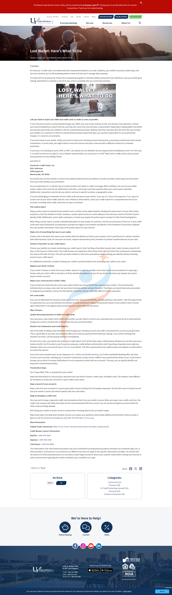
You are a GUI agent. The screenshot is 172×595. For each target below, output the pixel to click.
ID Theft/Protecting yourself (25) (115, 488)
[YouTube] (90, 546)
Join (71, 17)
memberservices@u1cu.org (51, 153)
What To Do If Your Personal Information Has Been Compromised (81, 426)
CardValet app (55, 186)
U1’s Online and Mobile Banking (85, 354)
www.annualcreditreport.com (54, 347)
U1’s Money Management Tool (118, 196)
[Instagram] (82, 546)
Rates (94, 17)
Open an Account (106, 17)
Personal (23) (114, 491)
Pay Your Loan (135, 17)
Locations (64, 17)
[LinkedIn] (98, 546)
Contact (86, 17)
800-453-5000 (76, 577)
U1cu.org (90, 418)
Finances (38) (114, 485)
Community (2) (114, 482)
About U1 (126, 23)
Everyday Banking (68, 23)
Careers (78, 17)
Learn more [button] (127, 591)
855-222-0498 (72, 572)
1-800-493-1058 (44, 440)
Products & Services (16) (114, 494)
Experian (44, 251)
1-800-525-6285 (44, 435)
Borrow (89, 23)
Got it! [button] (162, 591)
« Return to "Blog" (38, 468)
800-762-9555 (132, 150)
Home (32, 57)
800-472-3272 (72, 574)
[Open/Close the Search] (140, 23)
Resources (107, 23)
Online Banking (121, 17)
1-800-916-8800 (47, 444)
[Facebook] (74, 546)
